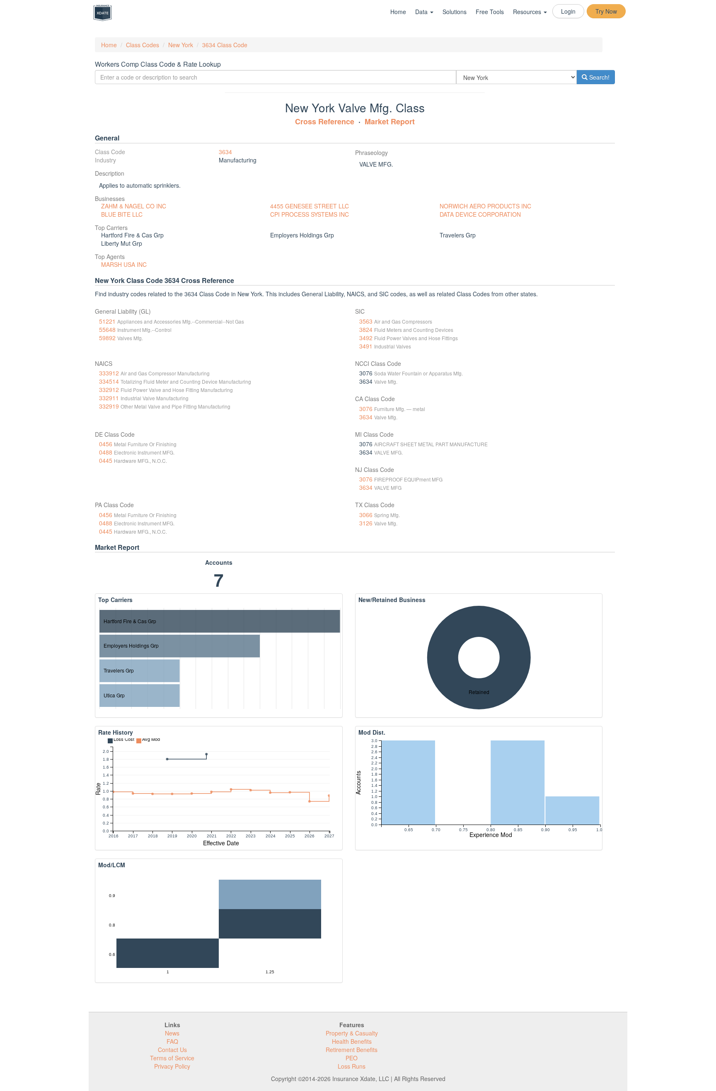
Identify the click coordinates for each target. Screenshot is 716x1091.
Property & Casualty (352, 1033)
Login (568, 11)
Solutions (455, 11)
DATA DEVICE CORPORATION (480, 214)
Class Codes (142, 45)
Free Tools (490, 11)
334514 (109, 381)
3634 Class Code (224, 45)
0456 (105, 444)
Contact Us (172, 1049)
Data (422, 11)
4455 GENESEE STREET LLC (309, 206)
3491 (366, 346)
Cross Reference (324, 121)
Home (398, 11)
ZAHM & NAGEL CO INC (133, 206)
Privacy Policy (172, 1066)
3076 (366, 408)
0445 (105, 460)
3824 (366, 329)
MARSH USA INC (124, 264)
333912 (109, 373)
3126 (366, 523)
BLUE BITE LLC (122, 214)
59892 (107, 338)
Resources (528, 11)
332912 (109, 389)
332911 (109, 398)
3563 (366, 321)
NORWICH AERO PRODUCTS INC (485, 206)
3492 (366, 338)
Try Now (606, 11)
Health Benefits (352, 1041)
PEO (352, 1058)
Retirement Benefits (351, 1049)
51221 (107, 321)
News (172, 1033)
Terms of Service (172, 1058)
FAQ (172, 1041)
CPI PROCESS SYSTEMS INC (309, 214)
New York (180, 45)
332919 (109, 406)
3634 (225, 152)
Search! (599, 77)
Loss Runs (351, 1066)
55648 (107, 329)
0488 (105, 452)
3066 (366, 514)
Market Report (390, 121)
